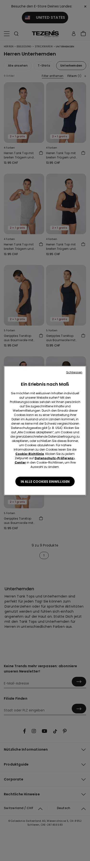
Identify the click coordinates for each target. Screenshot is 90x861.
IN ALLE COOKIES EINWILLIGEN (45, 481)
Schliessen (74, 372)
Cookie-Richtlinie (29, 454)
